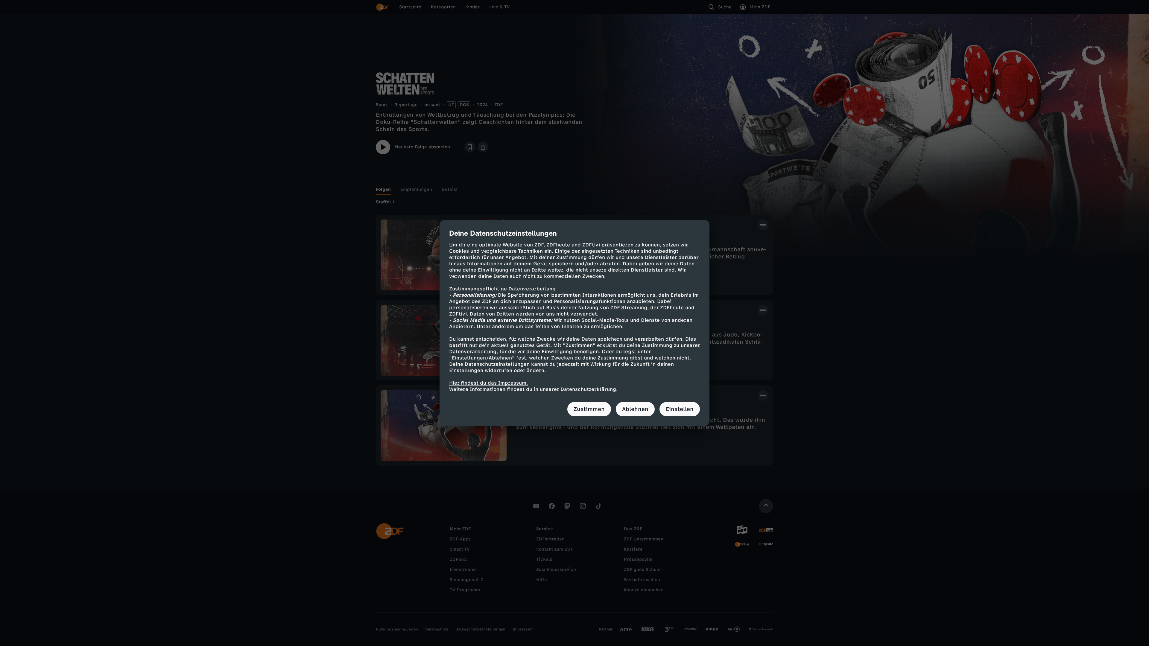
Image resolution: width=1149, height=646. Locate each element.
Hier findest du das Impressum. (488, 383)
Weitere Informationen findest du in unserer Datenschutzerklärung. (533, 389)
